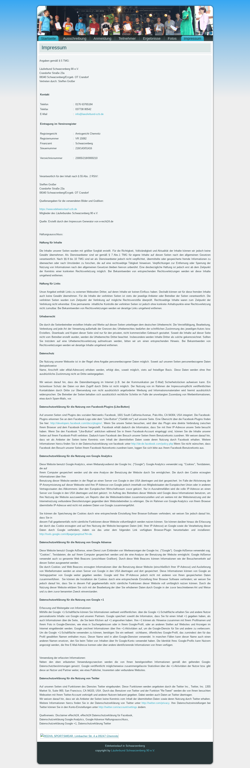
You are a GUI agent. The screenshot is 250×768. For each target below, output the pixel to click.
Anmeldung (102, 38)
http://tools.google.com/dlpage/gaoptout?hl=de (65, 534)
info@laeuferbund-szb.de (89, 114)
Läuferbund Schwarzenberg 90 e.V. (133, 750)
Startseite (48, 38)
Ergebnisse (152, 38)
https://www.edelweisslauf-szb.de (58, 209)
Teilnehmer (127, 38)
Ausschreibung (74, 38)
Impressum (192, 38)
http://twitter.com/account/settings (118, 707)
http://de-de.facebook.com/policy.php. (152, 443)
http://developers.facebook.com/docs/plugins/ (76, 423)
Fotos (172, 38)
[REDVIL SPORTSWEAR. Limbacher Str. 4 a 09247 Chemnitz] (79, 735)
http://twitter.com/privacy (155, 703)
